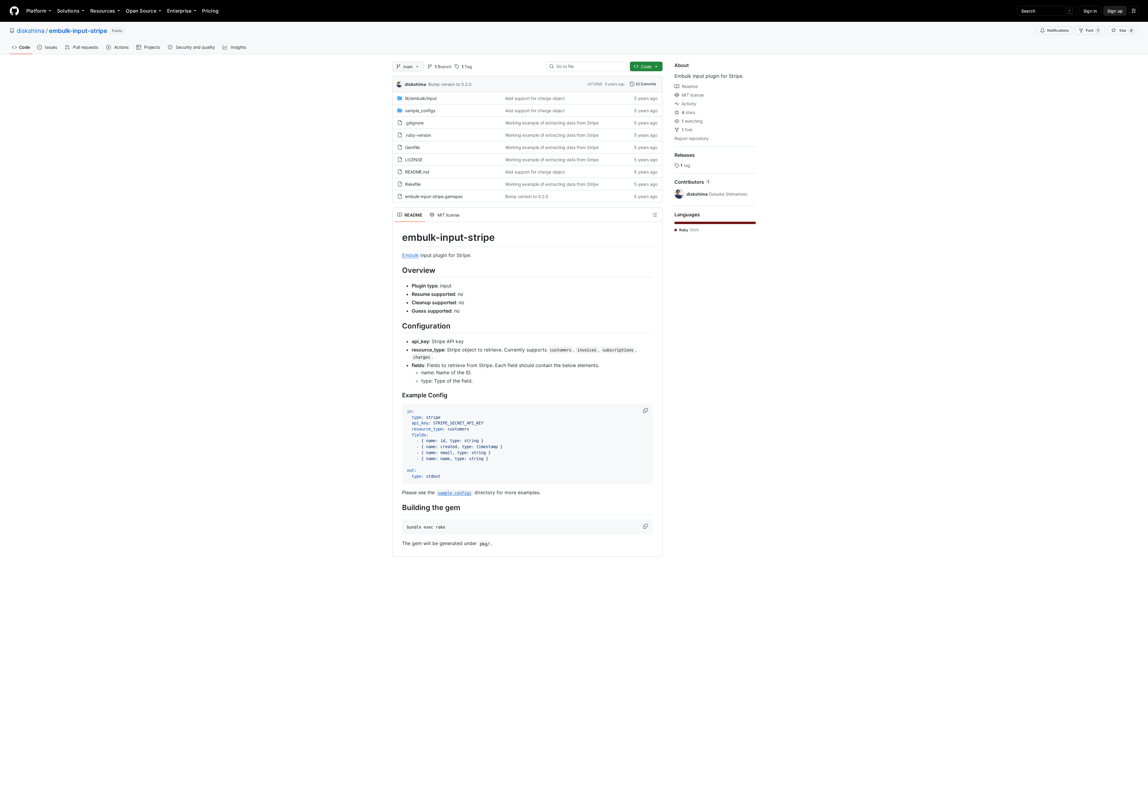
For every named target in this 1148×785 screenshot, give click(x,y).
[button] (646, 410)
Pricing (210, 11)
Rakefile (413, 184)
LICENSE (413, 159)
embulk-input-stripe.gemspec (434, 196)
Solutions (68, 11)
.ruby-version (418, 135)
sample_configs (420, 110)
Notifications (1057, 30)
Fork (1092, 30)
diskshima (31, 30)
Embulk (410, 255)
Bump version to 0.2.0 (449, 84)
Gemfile (412, 147)
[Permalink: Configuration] (398, 326)
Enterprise (179, 11)
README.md (417, 171)
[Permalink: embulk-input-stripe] (398, 237)
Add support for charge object (535, 98)
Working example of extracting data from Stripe (552, 122)
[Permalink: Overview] (398, 270)
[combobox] (589, 66)
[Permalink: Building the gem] (398, 507)
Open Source (141, 11)
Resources (102, 11)
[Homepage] (14, 11)
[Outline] (655, 215)
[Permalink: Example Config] (398, 395)
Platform (36, 11)
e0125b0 (594, 84)
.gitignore (414, 122)
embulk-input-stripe (78, 30)
